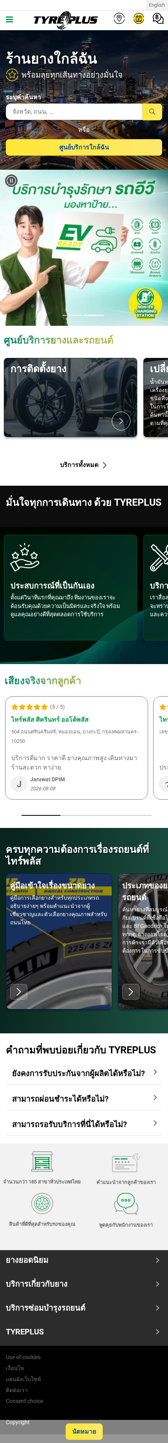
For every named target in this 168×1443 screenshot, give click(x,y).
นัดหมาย (84, 1431)
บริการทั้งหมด (80, 464)
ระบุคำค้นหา (23, 97)
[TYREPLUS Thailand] (64, 20)
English (157, 5)
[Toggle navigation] (9, 20)
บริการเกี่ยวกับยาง (37, 1284)
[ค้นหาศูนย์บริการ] (119, 18)
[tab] (72, 316)
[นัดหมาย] (138, 18)
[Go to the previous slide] (13, 248)
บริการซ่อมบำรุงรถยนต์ (46, 1308)
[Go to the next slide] (154, 248)
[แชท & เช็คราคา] (158, 18)
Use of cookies (23, 1357)
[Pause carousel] (11, 180)
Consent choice (24, 1401)
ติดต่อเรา (17, 1390)
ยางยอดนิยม (27, 1260)
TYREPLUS (25, 1332)
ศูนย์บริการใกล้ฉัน (84, 147)
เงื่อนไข (15, 1368)
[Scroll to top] (147, 1426)
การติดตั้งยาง (38, 368)
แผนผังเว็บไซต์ (23, 1379)
